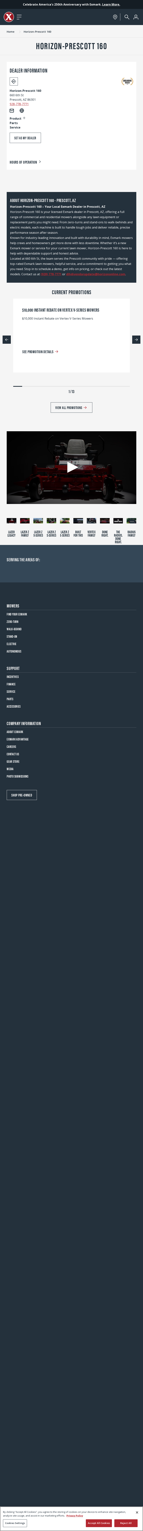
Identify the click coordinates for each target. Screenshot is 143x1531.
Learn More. (111, 4)
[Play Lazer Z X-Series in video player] (38, 520)
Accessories (13, 706)
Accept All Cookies (99, 1523)
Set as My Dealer (25, 137)
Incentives (13, 676)
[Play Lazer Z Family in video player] (25, 520)
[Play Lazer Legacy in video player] (11, 520)
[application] (71, 467)
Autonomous (14, 651)
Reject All (126, 1523)
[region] (71, 1519)
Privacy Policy (74, 1515)
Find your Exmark (17, 614)
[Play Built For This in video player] (78, 520)
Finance (11, 684)
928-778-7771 (19, 104)
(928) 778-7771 (51, 274)
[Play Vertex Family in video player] (91, 520)
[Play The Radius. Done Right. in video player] (118, 520)
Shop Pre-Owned (21, 795)
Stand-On (12, 636)
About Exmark (15, 731)
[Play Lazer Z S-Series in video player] (51, 520)
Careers (11, 746)
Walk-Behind (14, 629)
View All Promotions (68, 407)
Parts (10, 698)
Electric (11, 643)
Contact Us (13, 754)
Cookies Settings (15, 1523)
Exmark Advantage (18, 739)
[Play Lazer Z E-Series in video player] (65, 520)
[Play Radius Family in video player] (131, 520)
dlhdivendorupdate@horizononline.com (95, 274)
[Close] (137, 1512)
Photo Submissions (17, 776)
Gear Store (13, 761)
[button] (71, 467)
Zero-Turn (12, 621)
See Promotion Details (38, 351)
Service (11, 691)
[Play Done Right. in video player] (105, 520)
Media (10, 768)
